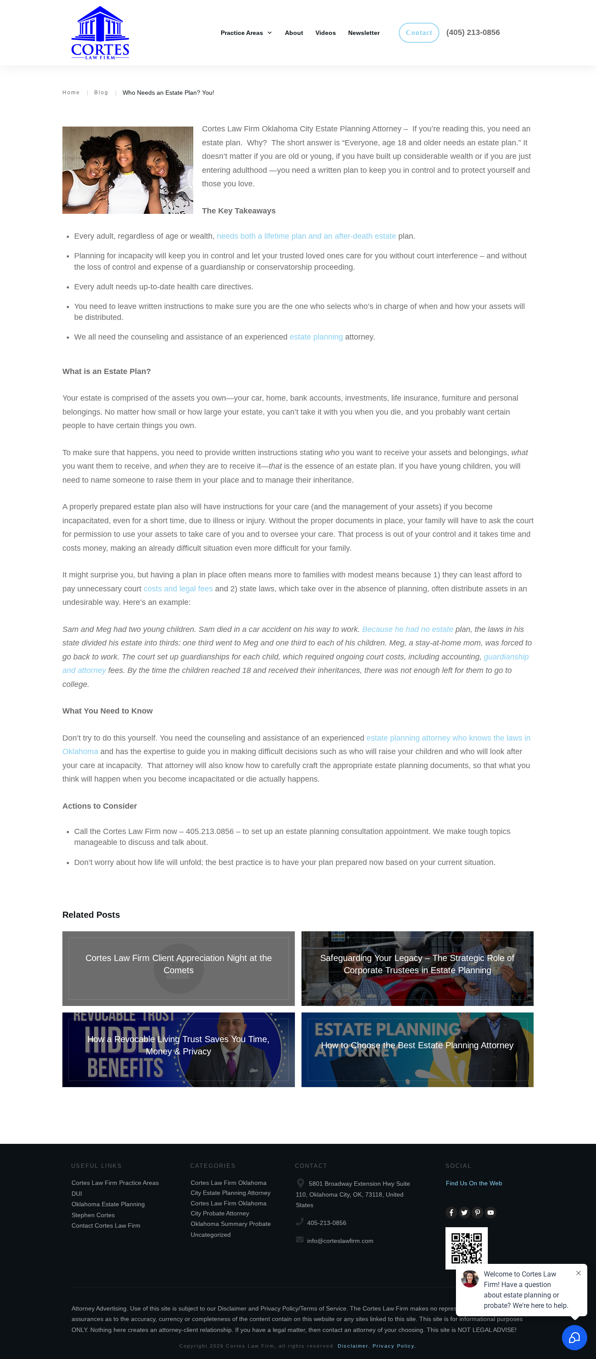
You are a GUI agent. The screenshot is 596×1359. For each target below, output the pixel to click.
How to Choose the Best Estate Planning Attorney (417, 1049)
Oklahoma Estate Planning (108, 1204)
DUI (77, 1193)
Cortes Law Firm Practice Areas (115, 1182)
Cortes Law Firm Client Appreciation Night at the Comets (178, 968)
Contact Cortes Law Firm (106, 1225)
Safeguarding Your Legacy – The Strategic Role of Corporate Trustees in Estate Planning (417, 968)
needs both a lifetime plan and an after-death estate (306, 236)
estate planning (316, 337)
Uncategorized (211, 1234)
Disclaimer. (354, 1346)
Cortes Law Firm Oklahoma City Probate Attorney (229, 1208)
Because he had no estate (407, 629)
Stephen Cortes (93, 1214)
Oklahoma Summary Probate (231, 1223)
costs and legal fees (178, 588)
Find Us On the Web (474, 1183)
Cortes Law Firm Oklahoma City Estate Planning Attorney (231, 1187)
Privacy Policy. (395, 1346)
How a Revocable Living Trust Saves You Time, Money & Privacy (178, 1049)
